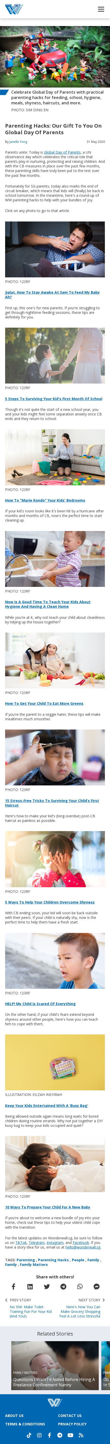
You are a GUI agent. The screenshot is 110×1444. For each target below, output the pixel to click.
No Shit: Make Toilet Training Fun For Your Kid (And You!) (31, 1308)
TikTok (21, 1242)
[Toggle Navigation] (101, 9)
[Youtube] (70, 1435)
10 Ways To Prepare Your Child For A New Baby (47, 1207)
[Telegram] (59, 1435)
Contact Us (70, 1415)
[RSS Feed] (81, 1435)
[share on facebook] (13, 1286)
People (78, 1259)
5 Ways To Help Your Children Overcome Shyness (50, 902)
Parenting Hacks (53, 1259)
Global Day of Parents (62, 152)
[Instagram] (39, 1435)
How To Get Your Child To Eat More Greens (44, 703)
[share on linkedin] (30, 1286)
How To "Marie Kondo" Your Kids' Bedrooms (45, 500)
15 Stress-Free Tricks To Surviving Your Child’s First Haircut (52, 803)
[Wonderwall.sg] (14, 9)
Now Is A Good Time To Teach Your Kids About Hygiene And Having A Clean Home (48, 604)
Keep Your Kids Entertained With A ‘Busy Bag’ (46, 1105)
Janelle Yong (18, 142)
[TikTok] (29, 1435)
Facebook (81, 1242)
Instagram (55, 1242)
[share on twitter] (47, 1286)
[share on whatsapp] (80, 1286)
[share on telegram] (63, 1286)
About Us (14, 1415)
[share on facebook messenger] (97, 1286)
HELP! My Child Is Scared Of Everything (40, 1003)
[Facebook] (49, 1435)
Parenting (26, 1259)
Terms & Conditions (25, 1424)
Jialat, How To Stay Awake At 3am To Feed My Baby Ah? (52, 294)
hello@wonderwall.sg (82, 1247)
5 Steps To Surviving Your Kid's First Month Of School (53, 398)
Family (93, 1259)
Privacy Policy (72, 1424)
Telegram (37, 1242)
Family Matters (34, 1264)
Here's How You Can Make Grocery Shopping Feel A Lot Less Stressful (79, 1308)
